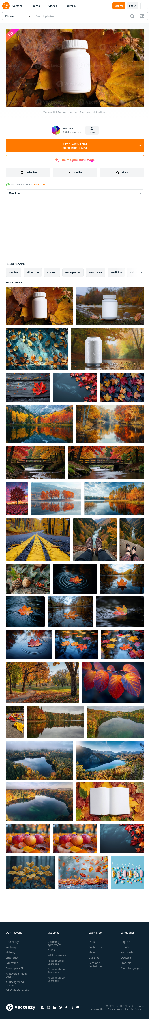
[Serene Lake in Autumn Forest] (39, 800)
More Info (14, 191)
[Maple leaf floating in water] (122, 642)
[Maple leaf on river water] (70, 610)
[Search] (132, 16)
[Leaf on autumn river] (76, 642)
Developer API (14, 966)
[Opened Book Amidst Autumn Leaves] (110, 800)
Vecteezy (11, 945)
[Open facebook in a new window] (42, 1009)
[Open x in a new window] (72, 1009)
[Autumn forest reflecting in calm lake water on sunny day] (114, 497)
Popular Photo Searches (55, 969)
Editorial (71, 6)
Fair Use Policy (133, 1009)
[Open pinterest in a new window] (60, 1009)
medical (13, 270)
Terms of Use (98, 1009)
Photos (35, 6)
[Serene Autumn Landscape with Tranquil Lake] (115, 720)
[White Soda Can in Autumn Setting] (107, 347)
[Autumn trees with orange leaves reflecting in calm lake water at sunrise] (56, 497)
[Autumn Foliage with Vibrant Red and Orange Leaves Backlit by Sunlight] (113, 680)
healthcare (95, 270)
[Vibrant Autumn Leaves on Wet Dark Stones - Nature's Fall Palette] (122, 385)
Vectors (17, 6)
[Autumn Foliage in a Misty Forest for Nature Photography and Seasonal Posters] (30, 871)
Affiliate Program (57, 954)
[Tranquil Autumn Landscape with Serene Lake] (110, 758)
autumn (52, 270)
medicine (116, 270)
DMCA (50, 948)
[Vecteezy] (6, 5)
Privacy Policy (115, 1009)
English (122, 940)
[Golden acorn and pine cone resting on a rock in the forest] (28, 577)
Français (123, 961)
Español (123, 945)
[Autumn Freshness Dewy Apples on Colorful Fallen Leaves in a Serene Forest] (28, 837)
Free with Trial (75, 145)
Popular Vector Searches (56, 960)
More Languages (128, 966)
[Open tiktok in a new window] (66, 1009)
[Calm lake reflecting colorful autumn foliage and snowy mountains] (39, 422)
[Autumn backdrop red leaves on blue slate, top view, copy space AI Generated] (75, 385)
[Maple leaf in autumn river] (122, 577)
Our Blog (92, 956)
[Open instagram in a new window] (48, 1009)
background (73, 270)
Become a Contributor (94, 963)
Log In (132, 5)
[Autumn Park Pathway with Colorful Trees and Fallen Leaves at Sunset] (42, 680)
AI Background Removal (15, 982)
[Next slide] (135, 270)
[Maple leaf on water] (120, 610)
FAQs (90, 940)
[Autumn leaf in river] (25, 610)
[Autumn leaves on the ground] (15, 720)
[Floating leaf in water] (29, 642)
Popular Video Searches (55, 977)
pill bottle (33, 270)
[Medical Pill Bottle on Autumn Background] (39, 304)
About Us (92, 950)
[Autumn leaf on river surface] (75, 577)
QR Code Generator (12, 990)
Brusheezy (12, 940)
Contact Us (93, 945)
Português (124, 950)
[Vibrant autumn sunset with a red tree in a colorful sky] (17, 497)
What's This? (40, 184)
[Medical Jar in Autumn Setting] (110, 304)
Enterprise (12, 956)
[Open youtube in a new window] (77, 1009)
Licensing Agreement (54, 941)
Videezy (10, 950)
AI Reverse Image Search (16, 973)
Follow (91, 132)
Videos (52, 6)
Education (12, 961)
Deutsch (123, 956)
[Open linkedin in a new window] (54, 1009)
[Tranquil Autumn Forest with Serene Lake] (55, 720)
